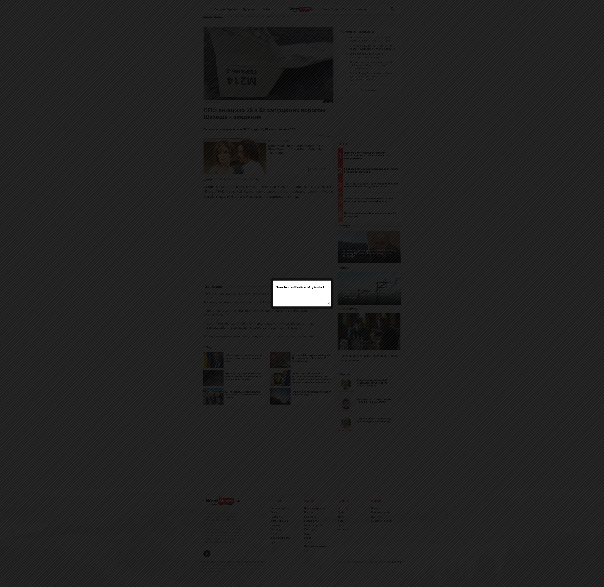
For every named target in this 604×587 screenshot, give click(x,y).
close (328, 303)
